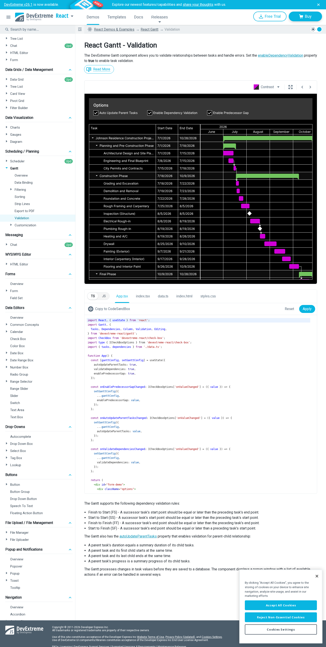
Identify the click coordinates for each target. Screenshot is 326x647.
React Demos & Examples (114, 29)
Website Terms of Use (150, 637)
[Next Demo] (310, 87)
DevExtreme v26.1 (18, 4)
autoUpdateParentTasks (138, 536)
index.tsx (143, 296)
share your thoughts (198, 4)
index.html (184, 296)
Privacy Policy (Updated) (180, 637)
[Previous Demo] (302, 87)
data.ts (163, 296)
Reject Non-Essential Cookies (280, 617)
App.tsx (122, 296)
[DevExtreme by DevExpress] (34, 17)
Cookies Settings (212, 637)
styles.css (208, 296)
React (62, 16)
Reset (289, 309)
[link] (110, 309)
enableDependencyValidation (280, 55)
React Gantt (149, 29)
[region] (280, 606)
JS (104, 296)
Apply (307, 309)
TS (93, 296)
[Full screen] (291, 87)
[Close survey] (318, 4)
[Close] (317, 576)
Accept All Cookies (281, 605)
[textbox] (40, 29)
